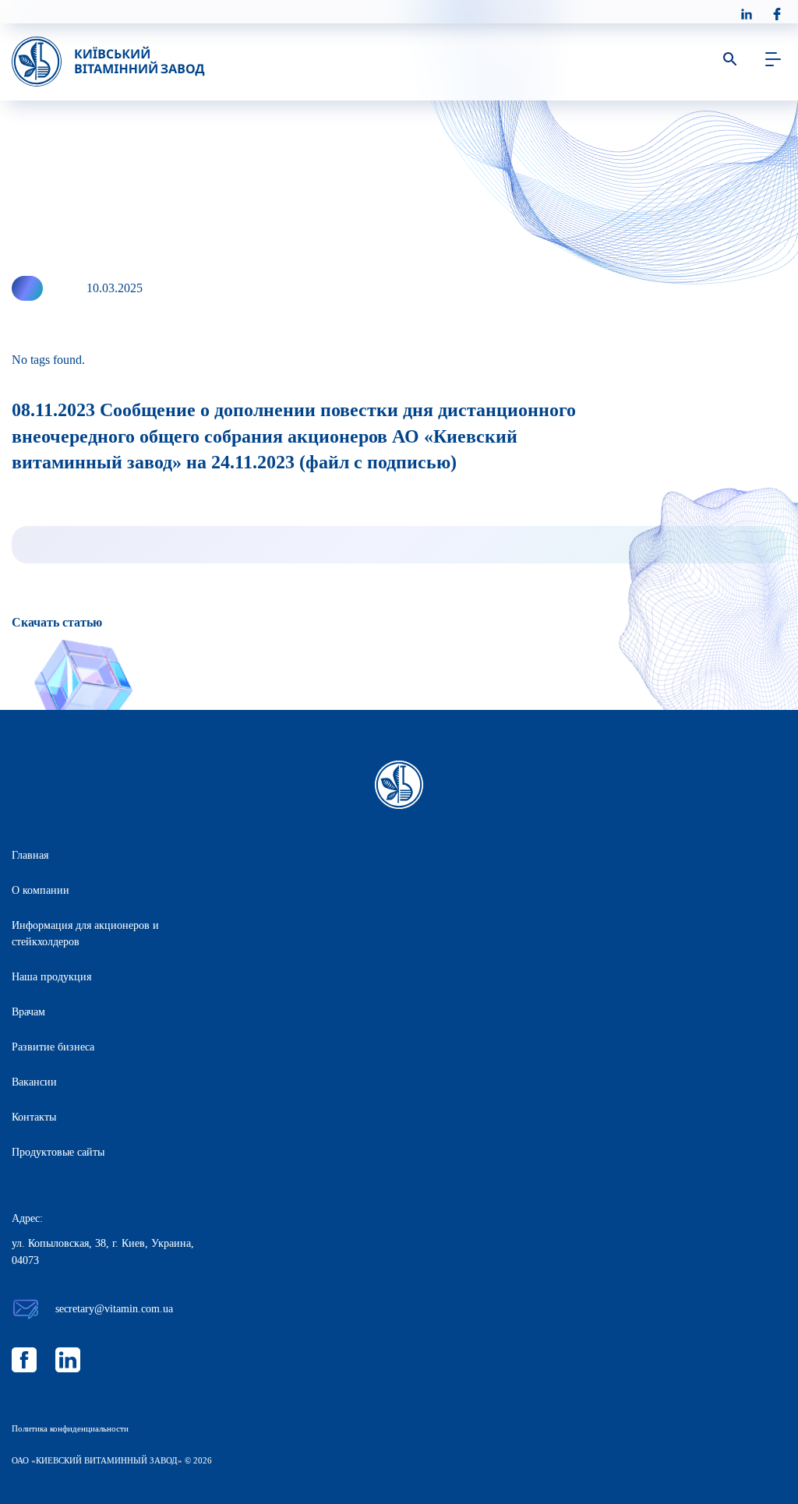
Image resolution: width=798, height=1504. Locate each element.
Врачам (28, 1012)
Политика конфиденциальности (70, 1428)
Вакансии (34, 1082)
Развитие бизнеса (53, 1047)
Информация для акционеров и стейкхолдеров (85, 934)
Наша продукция (51, 977)
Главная (30, 855)
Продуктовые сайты (58, 1152)
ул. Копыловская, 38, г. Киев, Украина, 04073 (103, 1251)
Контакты (34, 1117)
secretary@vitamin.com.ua (114, 1309)
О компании (40, 890)
